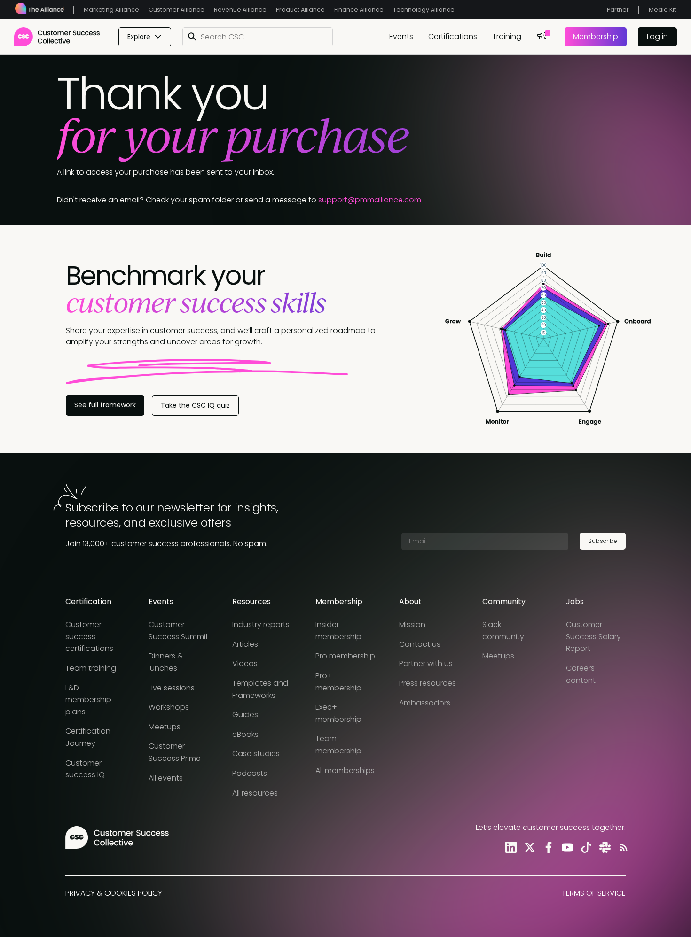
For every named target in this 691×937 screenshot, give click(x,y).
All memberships (345, 770)
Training (506, 36)
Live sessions (172, 687)
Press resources (427, 683)
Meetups (165, 726)
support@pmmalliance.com (369, 199)
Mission (412, 624)
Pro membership (345, 655)
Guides (245, 714)
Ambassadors (424, 702)
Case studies (256, 753)
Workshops (169, 707)
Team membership (338, 744)
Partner (618, 10)
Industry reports (261, 624)
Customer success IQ (85, 769)
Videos (245, 663)
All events (166, 778)
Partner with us (426, 663)
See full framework (105, 405)
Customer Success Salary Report (593, 636)
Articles (245, 644)
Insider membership (338, 630)
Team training (90, 668)
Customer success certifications (89, 636)
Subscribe (602, 541)
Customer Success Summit (178, 630)
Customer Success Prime (175, 752)
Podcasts (249, 773)
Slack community (503, 630)
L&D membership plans (88, 699)
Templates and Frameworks (260, 689)
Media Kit (662, 10)
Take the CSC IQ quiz (195, 405)
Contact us (419, 644)
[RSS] (622, 847)
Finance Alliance (359, 10)
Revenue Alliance (240, 10)
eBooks (245, 734)
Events (401, 36)
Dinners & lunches (166, 662)
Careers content (581, 674)
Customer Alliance (176, 10)
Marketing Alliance (111, 10)
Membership (595, 36)
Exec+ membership (338, 713)
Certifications (452, 36)
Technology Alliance (424, 10)
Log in (657, 36)
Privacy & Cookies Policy (113, 893)
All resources (255, 793)
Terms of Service (594, 893)
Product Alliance (300, 10)
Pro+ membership (338, 681)
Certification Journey (87, 737)
